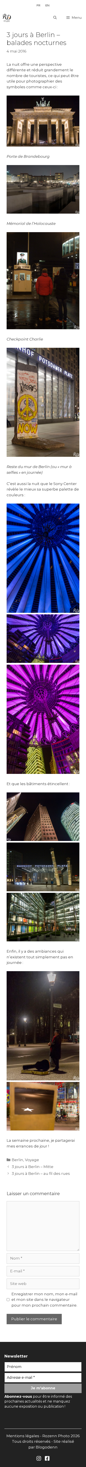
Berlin (17, 1160)
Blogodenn (47, 1447)
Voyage (32, 1160)
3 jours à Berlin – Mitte (32, 1166)
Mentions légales (22, 1436)
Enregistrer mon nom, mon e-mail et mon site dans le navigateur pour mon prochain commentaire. (44, 1299)
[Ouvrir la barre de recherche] (54, 17)
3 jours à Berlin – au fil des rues (41, 1173)
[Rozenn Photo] (6, 17)
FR (38, 5)
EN (47, 5)
